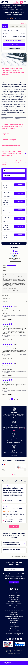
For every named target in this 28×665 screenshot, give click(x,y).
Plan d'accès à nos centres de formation (14, 610)
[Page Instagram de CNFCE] (15, 639)
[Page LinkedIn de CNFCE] (13, 639)
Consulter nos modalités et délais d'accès (7, 117)
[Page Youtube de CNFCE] (18, 639)
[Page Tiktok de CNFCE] (21, 639)
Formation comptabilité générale (9, 7)
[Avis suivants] (20, 399)
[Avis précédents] (9, 399)
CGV (14, 624)
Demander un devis (14, 597)
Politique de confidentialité (14, 653)
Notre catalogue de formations (14, 593)
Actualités (14, 608)
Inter (5, 26)
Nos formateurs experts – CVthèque (14, 616)
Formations (8, 5)
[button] (14, 126)
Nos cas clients (14, 614)
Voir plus (14, 526)
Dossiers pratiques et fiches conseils (14, 603)
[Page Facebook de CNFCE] (7, 639)
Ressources (14, 612)
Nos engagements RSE (14, 618)
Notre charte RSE (14, 620)
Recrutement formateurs (14, 601)
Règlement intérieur (14, 626)
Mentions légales (14, 629)
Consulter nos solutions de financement (20, 117)
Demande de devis (7, 663)
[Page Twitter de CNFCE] (10, 639)
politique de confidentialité (19, 578)
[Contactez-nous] (14, 2)
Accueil (3, 5)
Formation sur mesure (14, 595)
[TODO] (17, 288)
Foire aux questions (14, 606)
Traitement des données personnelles (14, 651)
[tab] (12, 474)
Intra (11, 26)
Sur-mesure (20, 26)
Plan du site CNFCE (14, 631)
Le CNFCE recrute (14, 622)
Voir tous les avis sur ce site (15, 261)
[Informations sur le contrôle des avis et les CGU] (22, 258)
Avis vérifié (6, 308)
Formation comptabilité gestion (18, 5)
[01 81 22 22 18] (17, 2)
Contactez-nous (14, 599)
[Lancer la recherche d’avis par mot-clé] (26, 301)
